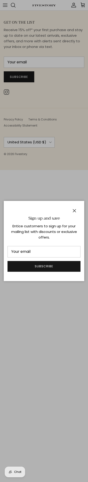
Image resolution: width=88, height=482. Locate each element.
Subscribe (44, 266)
